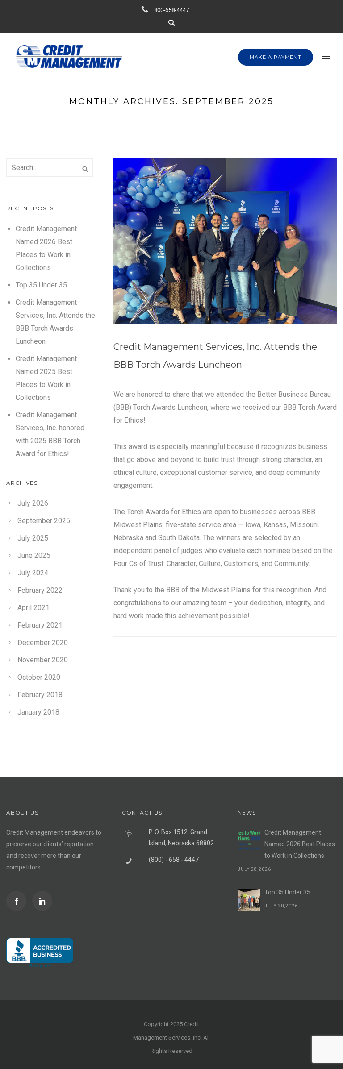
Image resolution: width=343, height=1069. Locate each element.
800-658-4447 (171, 10)
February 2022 (40, 590)
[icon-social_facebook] (18, 901)
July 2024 (32, 573)
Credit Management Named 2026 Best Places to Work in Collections (299, 844)
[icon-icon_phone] (147, 9)
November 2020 (42, 660)
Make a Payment (275, 57)
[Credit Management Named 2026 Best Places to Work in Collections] (249, 840)
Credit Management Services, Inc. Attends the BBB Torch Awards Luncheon (215, 355)
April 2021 (33, 607)
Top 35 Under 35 (41, 285)
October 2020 (38, 677)
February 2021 (40, 625)
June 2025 (33, 555)
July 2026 (32, 503)
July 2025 (32, 538)
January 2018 (38, 712)
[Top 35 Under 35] (249, 900)
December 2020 (42, 642)
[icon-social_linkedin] (42, 901)
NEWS (247, 812)
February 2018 (40, 694)
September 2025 (43, 520)
